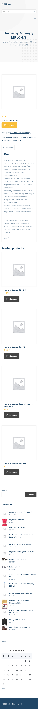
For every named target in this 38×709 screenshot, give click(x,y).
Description (8, 147)
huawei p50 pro (12, 137)
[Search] (34, 11)
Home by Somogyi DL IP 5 (15, 290)
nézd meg (10, 125)
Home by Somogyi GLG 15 (15, 463)
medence (24, 137)
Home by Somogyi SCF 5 (14, 347)
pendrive (32, 137)
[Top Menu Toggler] (35, 18)
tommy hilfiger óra (13, 140)
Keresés (4, 490)
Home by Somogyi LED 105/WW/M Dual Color (18, 405)
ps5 (3, 140)
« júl (3, 688)
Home (4, 42)
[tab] (8, 147)
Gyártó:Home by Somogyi (18, 42)
